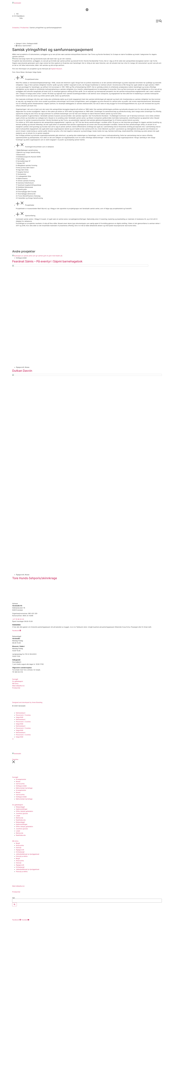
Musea (18, 781)
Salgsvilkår (19, 717)
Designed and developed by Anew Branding (27, 702)
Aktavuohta (20, 845)
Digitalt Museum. (56, 69)
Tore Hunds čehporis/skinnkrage (34, 578)
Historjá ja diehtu (22, 856)
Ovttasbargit (20, 852)
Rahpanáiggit (20, 807)
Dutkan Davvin (22, 370)
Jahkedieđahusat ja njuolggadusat (27, 854)
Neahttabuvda (21, 820)
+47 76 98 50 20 (18, 619)
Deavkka (15, 759)
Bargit (18, 843)
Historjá (18, 847)
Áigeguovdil (20, 850)
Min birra (15, 683)
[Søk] (14, 904)
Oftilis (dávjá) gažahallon (24, 811)
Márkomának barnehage (24, 788)
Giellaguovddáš (21, 786)
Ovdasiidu (15, 27)
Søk (13, 898)
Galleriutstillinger (21, 809)
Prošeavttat (24, 27)
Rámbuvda (19, 818)
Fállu (21, 18)
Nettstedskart (20, 713)
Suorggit (15, 679)
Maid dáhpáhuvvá (18, 686)
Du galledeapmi (17, 681)
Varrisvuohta (20, 784)
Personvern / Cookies (23, 715)
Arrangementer (21, 779)
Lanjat (18, 816)
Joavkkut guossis (22, 813)
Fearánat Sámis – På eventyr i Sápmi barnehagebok (47, 261)
